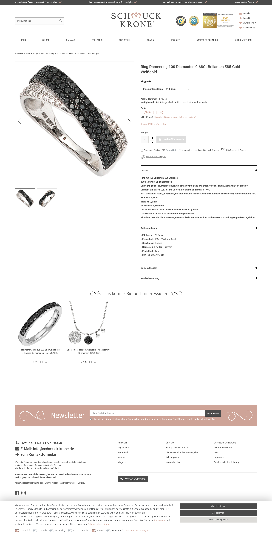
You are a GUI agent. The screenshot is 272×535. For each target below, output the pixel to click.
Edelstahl (124, 40)
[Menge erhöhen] (152, 138)
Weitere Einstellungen (137, 530)
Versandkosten (173, 462)
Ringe (35, 54)
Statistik (42, 530)
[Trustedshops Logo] (181, 21)
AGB (216, 452)
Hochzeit (175, 40)
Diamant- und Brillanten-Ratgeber (182, 452)
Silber (46, 40)
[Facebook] (17, 493)
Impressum (219, 457)
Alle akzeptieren (218, 506)
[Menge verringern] (152, 142)
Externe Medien (81, 530)
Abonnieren (213, 413)
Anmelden (123, 442)
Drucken (215, 150)
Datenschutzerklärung (225, 442)
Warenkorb (249, 27)
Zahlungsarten (173, 457)
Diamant (70, 40)
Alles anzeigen (243, 40)
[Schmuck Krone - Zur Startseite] (136, 19)
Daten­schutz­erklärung (99, 524)
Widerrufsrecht (243, 2)
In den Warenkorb (173, 139)
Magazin (122, 462)
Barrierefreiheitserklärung (226, 462)
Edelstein (97, 40)
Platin (150, 40)
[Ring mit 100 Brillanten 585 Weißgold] (74, 121)
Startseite (19, 54)
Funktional (117, 530)
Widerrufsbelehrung (223, 447)
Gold (23, 40)
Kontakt (246, 13)
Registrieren (123, 447)
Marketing (60, 530)
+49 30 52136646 (48, 443)
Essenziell (25, 530)
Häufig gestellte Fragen (177, 447)
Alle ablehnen (218, 512)
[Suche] (60, 20)
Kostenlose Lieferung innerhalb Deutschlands (173, 117)
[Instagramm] (23, 493)
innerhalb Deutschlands (183, 2)
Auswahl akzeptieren (218, 519)
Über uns (170, 442)
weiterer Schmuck (207, 40)
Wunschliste (250, 23)
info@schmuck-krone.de (53, 449)
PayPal (100, 530)
